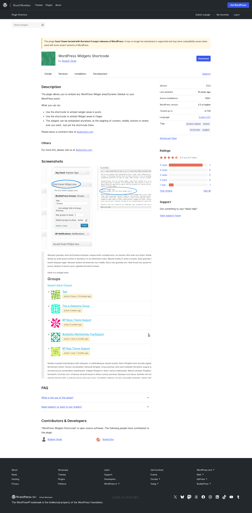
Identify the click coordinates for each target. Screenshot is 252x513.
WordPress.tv (112, 484)
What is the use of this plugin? (57, 397)
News (14, 474)
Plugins (61, 479)
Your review (166, 190)
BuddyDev (108, 439)
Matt (200, 474)
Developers (110, 479)
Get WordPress (238, 5)
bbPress (202, 479)
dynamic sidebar (193, 124)
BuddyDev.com (85, 131)
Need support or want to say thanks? (61, 407)
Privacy (15, 484)
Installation (80, 73)
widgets (205, 130)
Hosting (15, 479)
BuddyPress (204, 484)
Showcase (63, 470)
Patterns (62, 484)
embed (206, 124)
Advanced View (168, 138)
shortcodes (195, 130)
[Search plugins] (43, 25)
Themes (62, 474)
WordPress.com (206, 470)
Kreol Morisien (46, 497)
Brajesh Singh (69, 60)
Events (154, 474)
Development (100, 73)
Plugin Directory (19, 14)
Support (206, 73)
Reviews (63, 73)
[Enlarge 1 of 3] (91, 170)
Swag (155, 484)
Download (203, 58)
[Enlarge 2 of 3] (147, 170)
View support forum (170, 215)
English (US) (205, 117)
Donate (155, 479)
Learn (107, 470)
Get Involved (157, 470)
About (15, 470)
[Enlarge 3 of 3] (147, 255)
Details (48, 73)
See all (207, 190)
